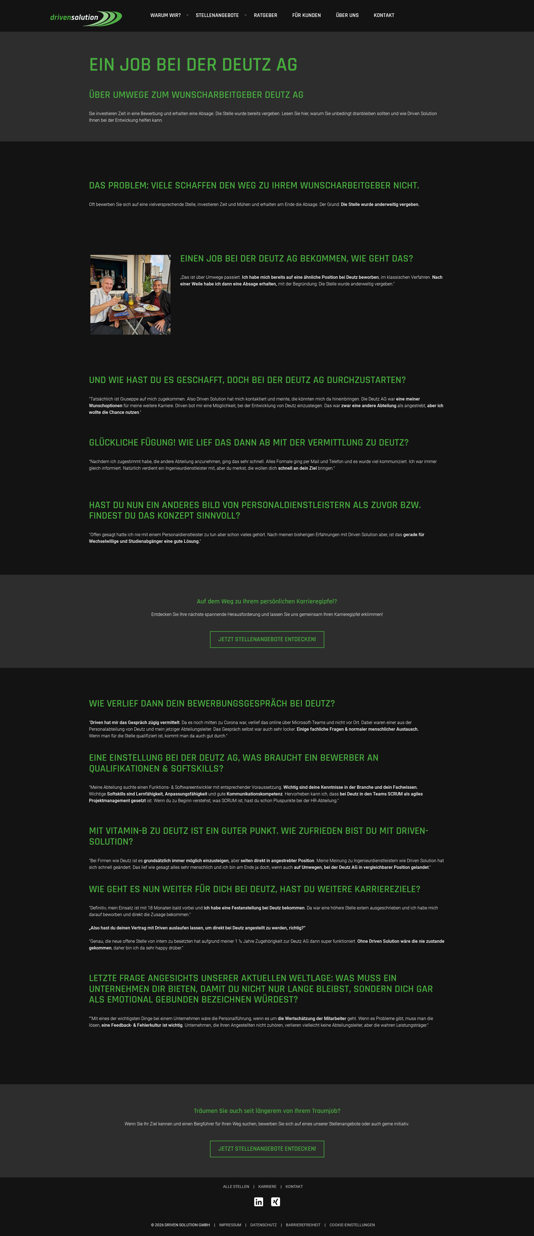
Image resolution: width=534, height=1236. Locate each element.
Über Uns (347, 15)
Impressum (230, 1225)
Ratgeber (265, 15)
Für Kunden (306, 15)
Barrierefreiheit (303, 1225)
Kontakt (384, 15)
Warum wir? (165, 15)
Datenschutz (263, 1225)
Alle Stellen (236, 1186)
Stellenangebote (217, 15)
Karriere (267, 1186)
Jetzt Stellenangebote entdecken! (267, 639)
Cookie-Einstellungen (352, 1225)
